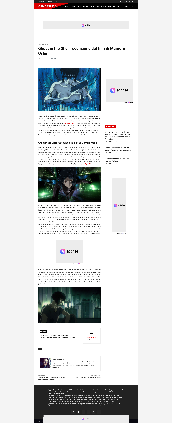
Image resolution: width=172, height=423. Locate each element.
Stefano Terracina (43, 58)
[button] (132, 6)
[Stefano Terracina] (45, 363)
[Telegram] (94, 63)
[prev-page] (106, 167)
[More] (99, 63)
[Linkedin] (90, 63)
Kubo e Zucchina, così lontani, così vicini (88, 378)
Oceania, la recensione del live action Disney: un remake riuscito (118, 149)
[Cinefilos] (48, 6)
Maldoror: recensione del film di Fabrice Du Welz (118, 160)
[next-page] (109, 167)
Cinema (44, 44)
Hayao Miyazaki (85, 164)
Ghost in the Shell (47, 349)
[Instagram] (123, 2)
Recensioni (50, 44)
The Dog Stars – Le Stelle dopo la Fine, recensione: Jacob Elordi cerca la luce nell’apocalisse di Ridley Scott (118, 135)
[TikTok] (127, 2)
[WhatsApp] (86, 63)
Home (39, 44)
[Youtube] (133, 2)
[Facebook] (120, 2)
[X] (130, 2)
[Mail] (88, 412)
